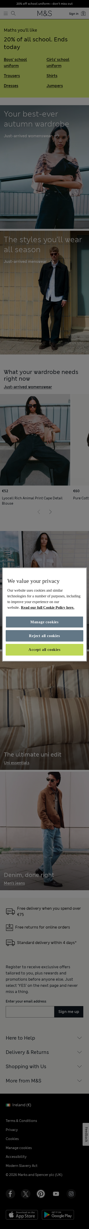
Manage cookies (44, 622)
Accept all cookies (44, 650)
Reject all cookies (44, 636)
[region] (44, 615)
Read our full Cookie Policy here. (47, 607)
